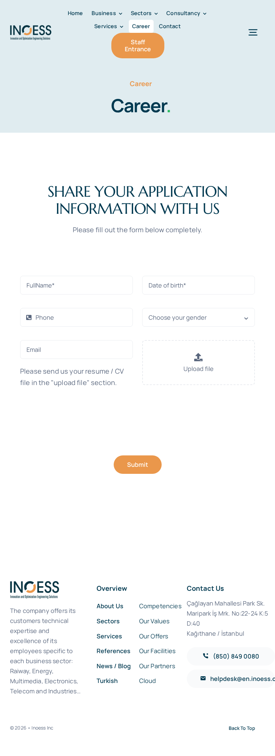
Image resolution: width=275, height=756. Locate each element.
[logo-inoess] (31, 28)
